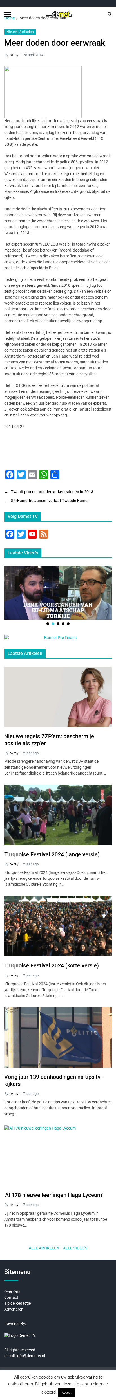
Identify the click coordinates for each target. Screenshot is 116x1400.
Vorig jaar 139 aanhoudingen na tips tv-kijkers (53, 1080)
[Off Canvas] (7, 14)
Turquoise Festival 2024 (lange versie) (52, 854)
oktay (14, 55)
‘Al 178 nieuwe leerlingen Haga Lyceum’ (53, 1195)
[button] (47, 623)
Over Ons (12, 1291)
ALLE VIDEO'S (75, 1248)
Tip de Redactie (17, 1303)
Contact (11, 1297)
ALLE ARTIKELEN (44, 1248)
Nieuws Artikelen (20, 32)
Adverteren (13, 1309)
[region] (58, 596)
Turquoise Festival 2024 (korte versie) (51, 965)
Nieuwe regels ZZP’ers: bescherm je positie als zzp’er (49, 740)
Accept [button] (67, 1392)
